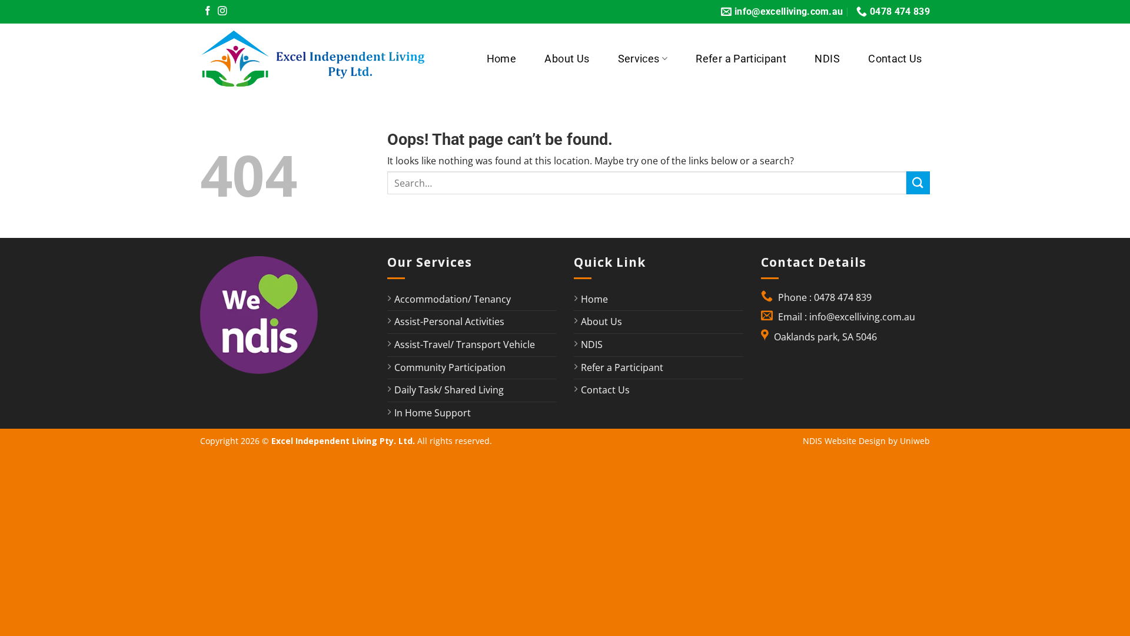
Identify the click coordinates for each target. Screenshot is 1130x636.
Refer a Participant (741, 59)
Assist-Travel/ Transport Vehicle (464, 344)
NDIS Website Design (844, 440)
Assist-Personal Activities (449, 321)
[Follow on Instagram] (222, 11)
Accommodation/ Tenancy (452, 299)
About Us (566, 59)
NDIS (827, 59)
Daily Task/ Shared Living (449, 389)
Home (501, 59)
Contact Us (895, 59)
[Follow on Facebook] (207, 11)
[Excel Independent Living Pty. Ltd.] (320, 59)
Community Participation (450, 367)
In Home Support (432, 412)
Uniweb (915, 440)
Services (639, 59)
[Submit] (918, 182)
